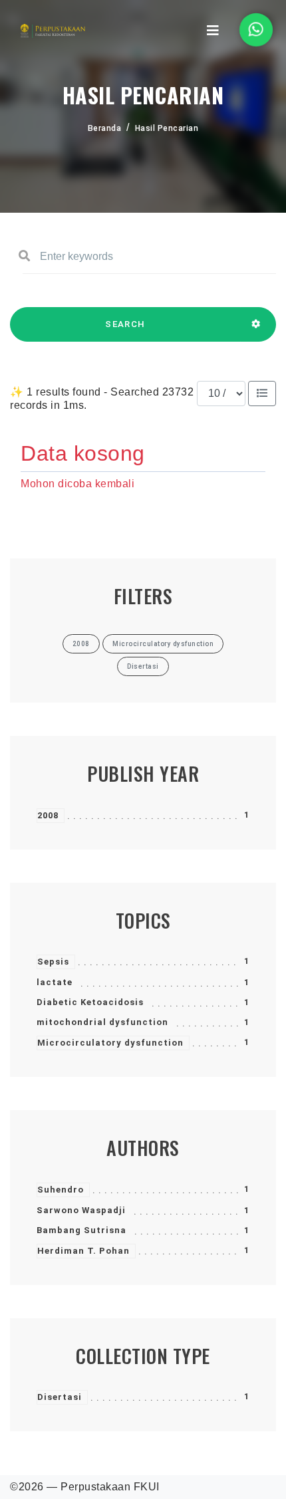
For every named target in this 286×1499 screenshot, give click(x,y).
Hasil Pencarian (167, 128)
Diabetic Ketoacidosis (90, 1002)
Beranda (105, 128)
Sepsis (53, 962)
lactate (54, 982)
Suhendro (60, 1190)
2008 (48, 815)
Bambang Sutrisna (81, 1230)
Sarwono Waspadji (81, 1210)
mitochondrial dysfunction (102, 1022)
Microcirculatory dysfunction (110, 1043)
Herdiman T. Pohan (83, 1251)
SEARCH (125, 324)
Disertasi (59, 1397)
